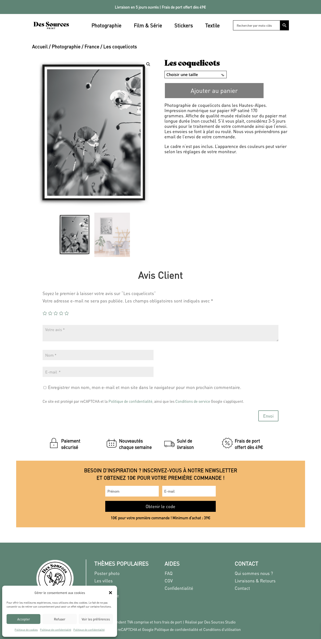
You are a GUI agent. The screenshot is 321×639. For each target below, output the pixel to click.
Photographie (106, 25)
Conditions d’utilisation (222, 629)
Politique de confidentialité (55, 629)
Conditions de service (192, 401)
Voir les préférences (96, 619)
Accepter (23, 619)
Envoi (268, 416)
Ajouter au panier (214, 90)
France (92, 46)
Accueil (40, 46)
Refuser (59, 619)
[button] (110, 592)
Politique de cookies (26, 629)
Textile (212, 25)
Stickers (183, 25)
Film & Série (148, 25)
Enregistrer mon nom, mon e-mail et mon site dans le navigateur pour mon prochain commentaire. (144, 387)
